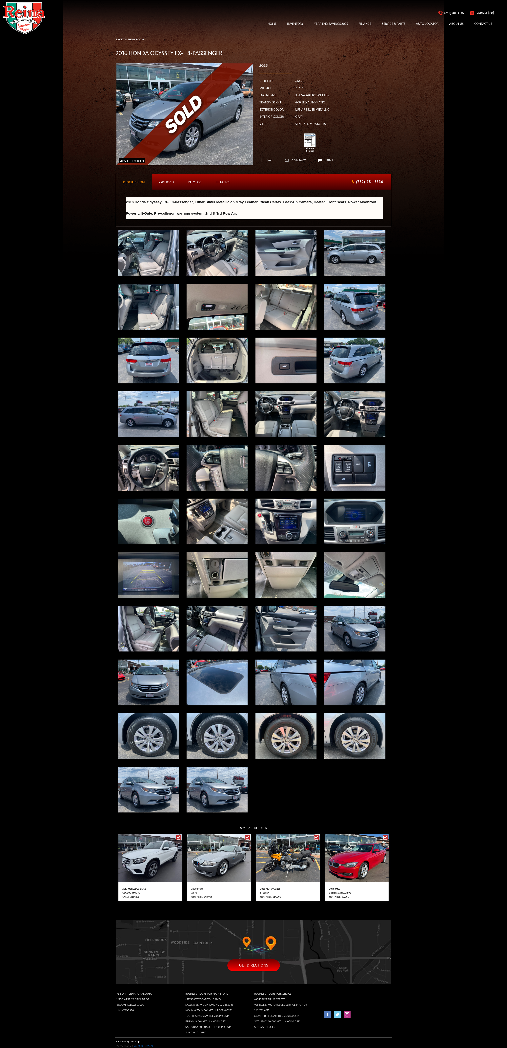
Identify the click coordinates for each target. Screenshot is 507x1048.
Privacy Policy (122, 1041)
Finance (365, 24)
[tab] (134, 182)
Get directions (253, 965)
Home (272, 24)
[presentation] (134, 182)
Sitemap (135, 1041)
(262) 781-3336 (125, 1010)
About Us (456, 24)
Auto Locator (427, 24)
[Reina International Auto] (24, 18)
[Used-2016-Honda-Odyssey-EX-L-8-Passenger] (148, 253)
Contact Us (483, 24)
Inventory (295, 24)
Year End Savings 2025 (331, 24)
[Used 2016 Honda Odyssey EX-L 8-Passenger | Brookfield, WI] (184, 114)
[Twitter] (338, 1016)
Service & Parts (393, 24)
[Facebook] (328, 1016)
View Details (150, 856)
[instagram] (347, 1016)
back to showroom (130, 39)
